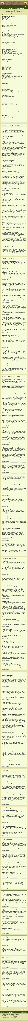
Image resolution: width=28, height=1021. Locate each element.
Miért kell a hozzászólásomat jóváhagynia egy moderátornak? (13, 55)
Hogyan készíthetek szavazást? (7, 47)
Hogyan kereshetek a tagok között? (8, 99)
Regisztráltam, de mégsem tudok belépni (9, 20)
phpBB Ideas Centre (6, 985)
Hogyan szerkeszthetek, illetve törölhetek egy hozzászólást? (12, 44)
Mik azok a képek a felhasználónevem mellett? (10, 36)
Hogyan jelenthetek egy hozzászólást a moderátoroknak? (12, 53)
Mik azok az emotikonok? (6, 62)
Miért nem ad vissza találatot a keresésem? (9, 97)
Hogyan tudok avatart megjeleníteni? (8, 37)
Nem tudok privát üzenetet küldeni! (8, 84)
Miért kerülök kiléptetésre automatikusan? (9, 25)
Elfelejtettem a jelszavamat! (6, 24)
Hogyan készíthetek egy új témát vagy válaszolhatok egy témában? (13, 43)
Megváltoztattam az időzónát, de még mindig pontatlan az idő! (13, 34)
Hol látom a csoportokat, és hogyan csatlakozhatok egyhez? (12, 76)
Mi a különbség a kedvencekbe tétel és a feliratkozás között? (12, 104)
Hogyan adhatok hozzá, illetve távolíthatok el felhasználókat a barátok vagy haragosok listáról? (13, 92)
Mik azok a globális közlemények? (8, 65)
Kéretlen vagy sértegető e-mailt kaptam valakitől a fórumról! (12, 86)
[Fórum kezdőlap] (14, 2)
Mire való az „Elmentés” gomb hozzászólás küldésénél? (11, 54)
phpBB (7, 1014)
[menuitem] (3, 6)
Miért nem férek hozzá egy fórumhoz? (8, 49)
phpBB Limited (19, 961)
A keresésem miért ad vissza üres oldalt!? (9, 98)
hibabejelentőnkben (5, 975)
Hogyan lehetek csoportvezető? (7, 77)
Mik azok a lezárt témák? (6, 68)
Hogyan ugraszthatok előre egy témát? (8, 56)
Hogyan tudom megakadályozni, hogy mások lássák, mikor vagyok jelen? (13, 32)
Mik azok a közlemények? (6, 66)
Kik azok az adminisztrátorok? (7, 73)
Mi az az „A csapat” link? (6, 80)
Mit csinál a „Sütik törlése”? (6, 26)
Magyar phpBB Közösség (14, 971)
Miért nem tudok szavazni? (6, 50)
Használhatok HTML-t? (6, 61)
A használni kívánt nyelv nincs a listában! (9, 35)
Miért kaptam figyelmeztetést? (7, 52)
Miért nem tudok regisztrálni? (7, 19)
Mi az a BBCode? (5, 60)
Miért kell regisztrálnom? (6, 17)
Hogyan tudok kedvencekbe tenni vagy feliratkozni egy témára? (13, 105)
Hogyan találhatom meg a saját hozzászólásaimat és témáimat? (13, 101)
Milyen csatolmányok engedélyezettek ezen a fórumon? (11, 111)
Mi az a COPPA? (5, 18)
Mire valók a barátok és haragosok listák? (9, 90)
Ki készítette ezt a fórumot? (6, 116)
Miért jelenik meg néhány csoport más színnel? (10, 78)
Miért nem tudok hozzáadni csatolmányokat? (10, 51)
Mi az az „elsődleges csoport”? (7, 79)
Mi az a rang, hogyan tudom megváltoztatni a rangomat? (12, 38)
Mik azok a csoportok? (6, 75)
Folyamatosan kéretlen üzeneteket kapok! (9, 85)
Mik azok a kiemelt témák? (6, 67)
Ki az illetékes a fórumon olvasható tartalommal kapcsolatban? (13, 120)
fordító (21, 971)
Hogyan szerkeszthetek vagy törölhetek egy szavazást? (11, 48)
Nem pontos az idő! (5, 33)
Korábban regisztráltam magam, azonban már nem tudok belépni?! (13, 23)
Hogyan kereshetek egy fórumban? (8, 96)
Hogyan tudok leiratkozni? (6, 108)
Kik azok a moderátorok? (6, 74)
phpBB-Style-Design (17, 1016)
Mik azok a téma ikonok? (6, 69)
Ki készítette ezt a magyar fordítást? (8, 117)
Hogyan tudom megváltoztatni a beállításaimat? (10, 30)
